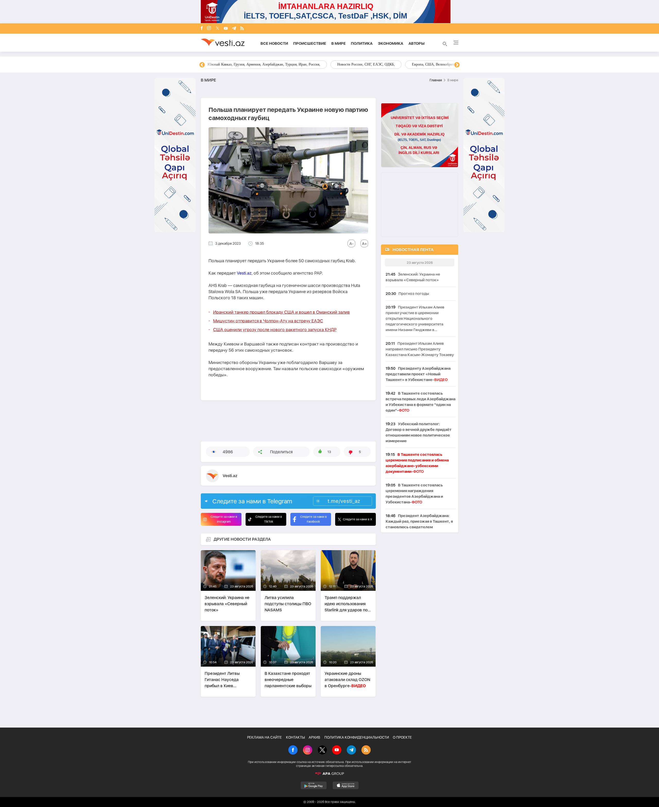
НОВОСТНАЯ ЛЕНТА (413, 249)
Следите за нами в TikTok (268, 519)
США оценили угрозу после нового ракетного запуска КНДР (274, 329)
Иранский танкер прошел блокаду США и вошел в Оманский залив (281, 312)
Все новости (274, 43)
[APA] (329, 773)
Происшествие (309, 43)
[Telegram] (234, 28)
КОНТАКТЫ (295, 737)
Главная (436, 80)
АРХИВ (314, 737)
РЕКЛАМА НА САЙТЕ (264, 737)
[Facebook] (202, 28)
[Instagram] (209, 28)
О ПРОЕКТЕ (402, 737)
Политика (362, 43)
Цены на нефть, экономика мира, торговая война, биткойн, (253, 64)
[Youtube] (226, 28)
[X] (322, 750)
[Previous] (202, 65)
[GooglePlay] (314, 785)
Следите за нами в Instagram (224, 519)
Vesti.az (244, 273)
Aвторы (416, 43)
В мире (338, 43)
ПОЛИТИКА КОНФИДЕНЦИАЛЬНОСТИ (356, 737)
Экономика (390, 43)
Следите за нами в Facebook (313, 519)
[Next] (457, 65)
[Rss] (242, 28)
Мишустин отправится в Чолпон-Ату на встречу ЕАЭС (268, 320)
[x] (217, 28)
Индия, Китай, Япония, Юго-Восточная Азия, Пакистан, (361, 64)
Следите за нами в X (357, 519)
